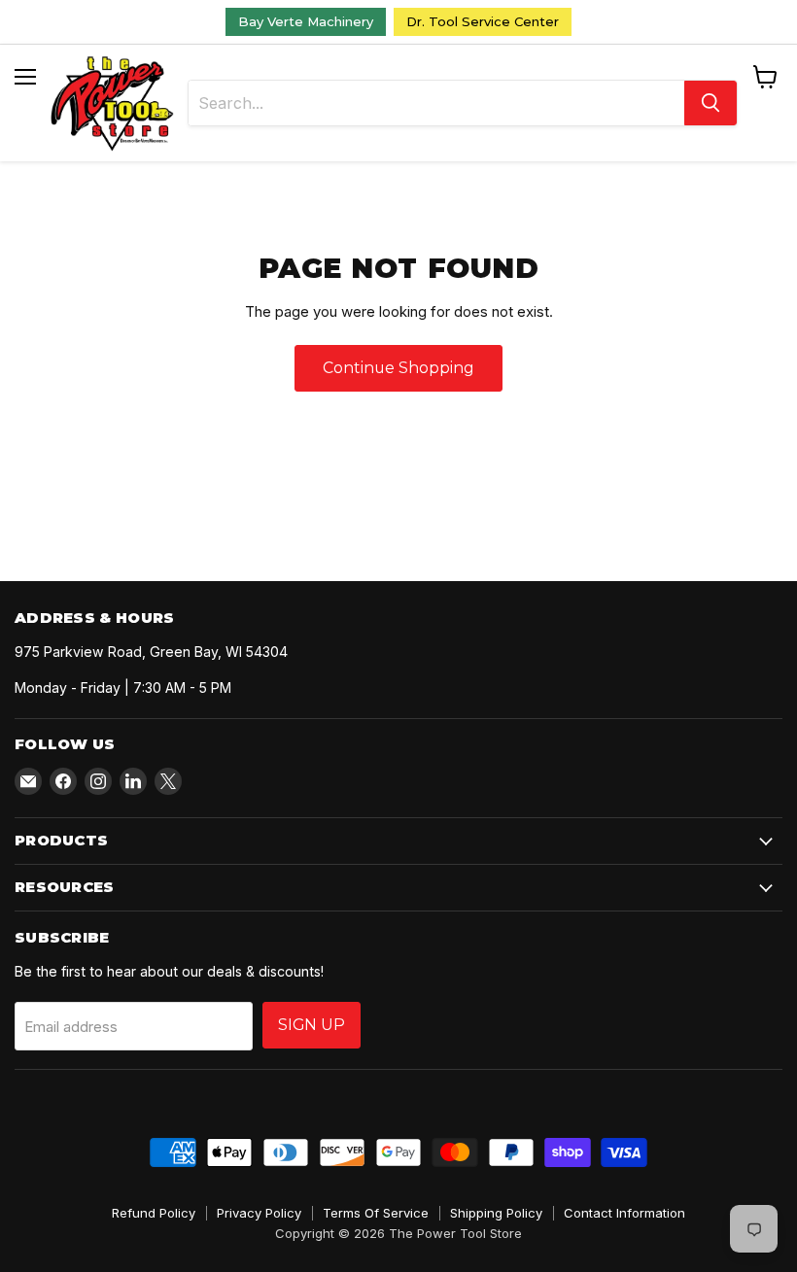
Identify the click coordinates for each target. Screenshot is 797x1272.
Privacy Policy (259, 1212)
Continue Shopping (398, 368)
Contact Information (624, 1212)
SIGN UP (311, 1024)
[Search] (710, 103)
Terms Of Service (376, 1212)
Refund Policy (153, 1212)
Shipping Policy (496, 1212)
